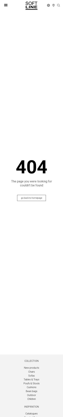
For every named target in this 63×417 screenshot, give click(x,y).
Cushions (31, 387)
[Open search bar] (58, 5)
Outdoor (31, 395)
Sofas (31, 375)
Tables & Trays (31, 379)
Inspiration (31, 406)
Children (31, 399)
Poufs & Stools (32, 383)
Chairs (31, 371)
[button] (12, 5)
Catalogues (31, 413)
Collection (31, 360)
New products (31, 367)
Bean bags (31, 391)
